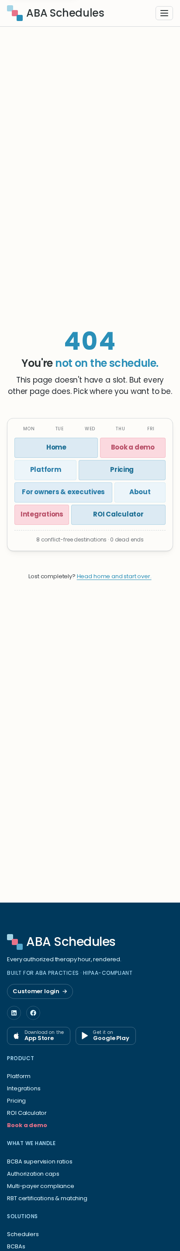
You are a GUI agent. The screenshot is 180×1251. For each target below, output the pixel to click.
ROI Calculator (27, 1113)
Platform (19, 1076)
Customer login (40, 991)
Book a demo (27, 1125)
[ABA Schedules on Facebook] (33, 1013)
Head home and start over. (114, 576)
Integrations (23, 1088)
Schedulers (22, 1234)
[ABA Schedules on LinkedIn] (14, 1013)
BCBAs (16, 1246)
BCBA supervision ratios (39, 1161)
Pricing (16, 1100)
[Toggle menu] (164, 13)
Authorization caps (33, 1174)
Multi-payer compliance (40, 1186)
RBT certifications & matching (47, 1198)
